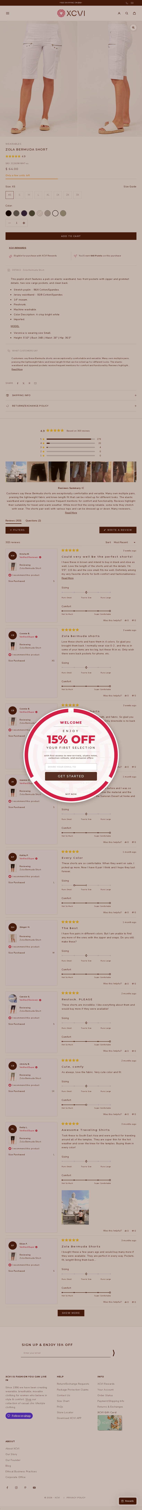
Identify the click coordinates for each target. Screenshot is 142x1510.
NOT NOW (71, 794)
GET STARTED (71, 776)
